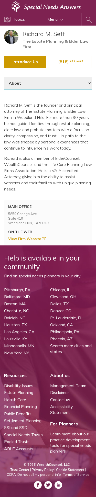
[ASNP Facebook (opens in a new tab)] (38, 485)
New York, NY (16, 352)
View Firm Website (25, 238)
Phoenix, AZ (61, 338)
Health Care (15, 399)
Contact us (60, 399)
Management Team (68, 385)
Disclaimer (59, 392)
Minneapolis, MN (19, 345)
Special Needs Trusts (23, 434)
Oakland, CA (61, 324)
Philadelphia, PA (65, 331)
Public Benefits (17, 413)
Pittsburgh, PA (17, 289)
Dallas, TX (59, 303)
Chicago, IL (60, 289)
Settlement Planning (22, 420)
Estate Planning (18, 392)
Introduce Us (25, 61)
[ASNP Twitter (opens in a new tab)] (48, 485)
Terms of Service (76, 474)
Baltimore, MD (17, 296)
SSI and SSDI (16, 427)
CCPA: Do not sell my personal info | (34, 474)
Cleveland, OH (63, 296)
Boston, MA (15, 303)
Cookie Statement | (71, 470)
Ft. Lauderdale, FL (66, 317)
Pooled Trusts (16, 441)
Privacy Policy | (43, 470)
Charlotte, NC (16, 310)
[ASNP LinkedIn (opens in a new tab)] (58, 485)
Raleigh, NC (14, 317)
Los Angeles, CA (19, 331)
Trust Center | (20, 470)
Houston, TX (15, 324)
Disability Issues (18, 385)
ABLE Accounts (18, 448)
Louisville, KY (15, 338)
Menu (53, 19)
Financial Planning (20, 406)
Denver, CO (60, 310)
